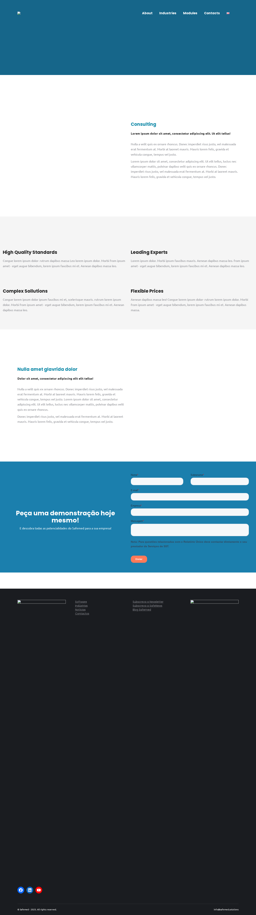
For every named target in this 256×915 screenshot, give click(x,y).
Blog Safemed (142, 609)
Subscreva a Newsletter (148, 602)
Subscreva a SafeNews (147, 606)
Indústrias (81, 606)
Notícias (80, 609)
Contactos (82, 613)
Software (81, 602)
